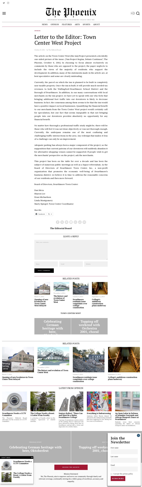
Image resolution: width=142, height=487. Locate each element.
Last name (114, 456)
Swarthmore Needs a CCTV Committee (14, 414)
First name (114, 448)
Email (113, 465)
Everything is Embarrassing (99, 413)
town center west (71, 313)
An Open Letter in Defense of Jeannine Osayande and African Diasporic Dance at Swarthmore (127, 416)
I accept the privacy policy (123, 474)
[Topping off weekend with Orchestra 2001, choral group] (89, 326)
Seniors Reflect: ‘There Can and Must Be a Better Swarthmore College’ (71, 415)
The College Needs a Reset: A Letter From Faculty (42, 414)
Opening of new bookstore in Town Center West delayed (41, 302)
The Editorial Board (54, 50)
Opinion (37, 30)
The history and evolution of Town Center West (60, 299)
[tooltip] (4, 3)
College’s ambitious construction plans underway (99, 302)
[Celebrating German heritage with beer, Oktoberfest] (52, 326)
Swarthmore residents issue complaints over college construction (80, 303)
